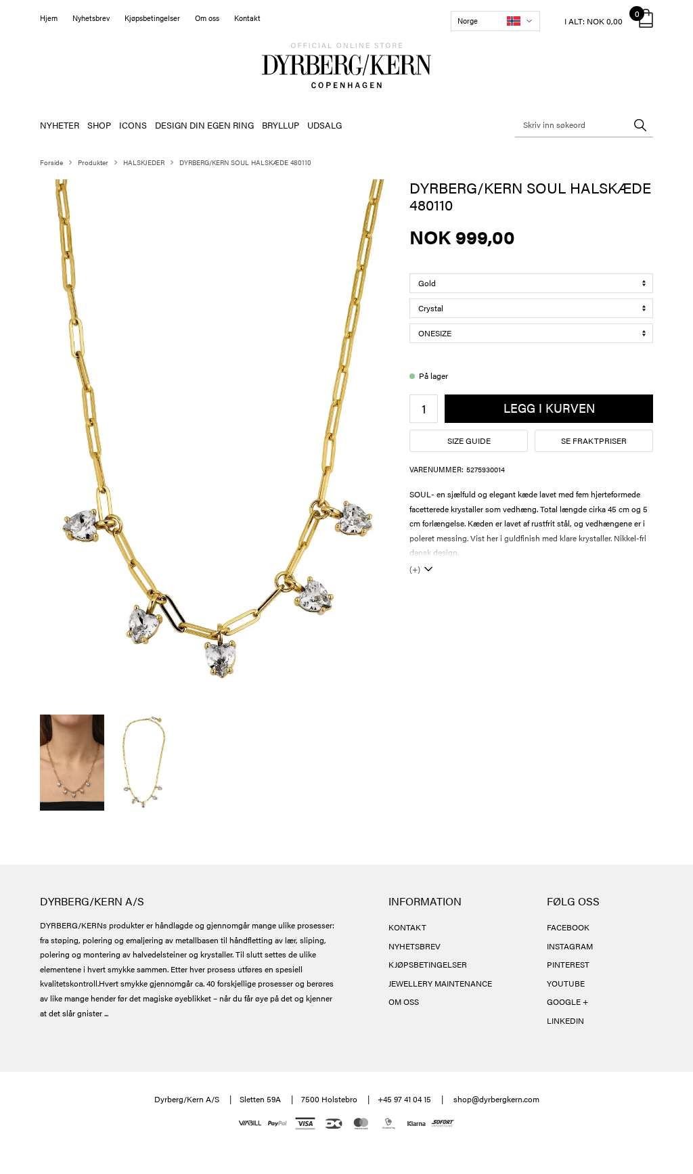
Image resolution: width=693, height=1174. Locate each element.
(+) (414, 569)
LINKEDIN (565, 1020)
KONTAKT (407, 927)
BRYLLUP (280, 124)
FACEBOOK (568, 927)
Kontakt (247, 18)
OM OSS (403, 1001)
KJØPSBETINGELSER (427, 964)
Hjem (49, 18)
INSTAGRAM (570, 946)
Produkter (93, 162)
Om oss (207, 18)
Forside (51, 162)
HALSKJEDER (143, 162)
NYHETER (59, 124)
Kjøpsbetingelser (152, 18)
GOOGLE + (567, 1001)
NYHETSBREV (414, 946)
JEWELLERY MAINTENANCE (440, 983)
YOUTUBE (566, 983)
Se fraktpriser (594, 440)
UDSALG (324, 124)
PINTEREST (568, 964)
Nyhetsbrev (91, 18)
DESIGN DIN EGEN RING (204, 124)
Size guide (469, 440)
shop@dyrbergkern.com (496, 1099)
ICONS (133, 124)
